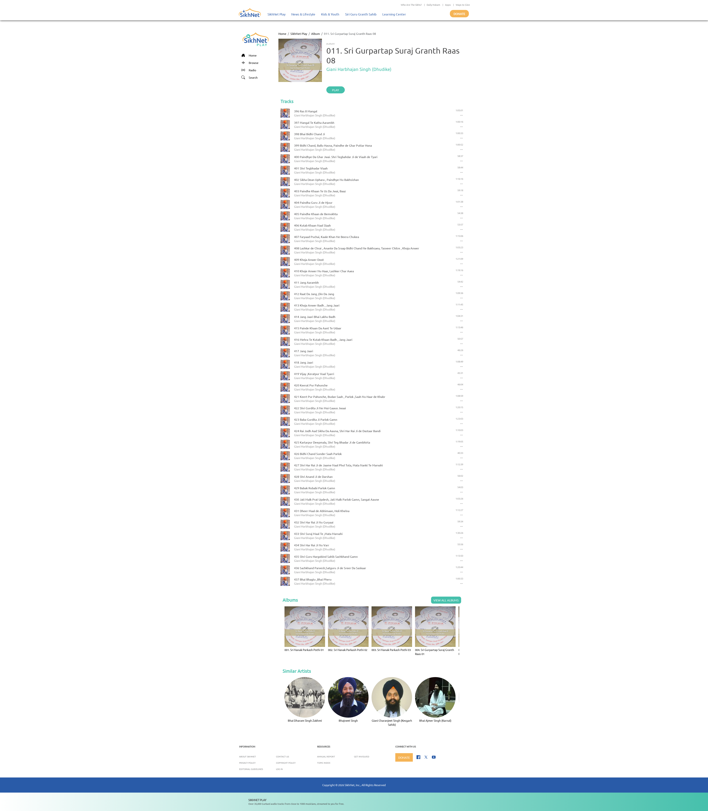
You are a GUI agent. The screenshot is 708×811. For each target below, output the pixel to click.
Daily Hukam (433, 4)
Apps (448, 4)
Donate (459, 13)
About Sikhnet (247, 756)
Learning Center (394, 14)
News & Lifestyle (303, 14)
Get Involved (361, 756)
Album (315, 33)
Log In (279, 769)
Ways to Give (463, 4)
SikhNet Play (276, 14)
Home (282, 33)
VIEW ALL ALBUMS (446, 600)
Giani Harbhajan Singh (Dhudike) (358, 69)
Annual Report (326, 756)
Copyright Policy (286, 762)
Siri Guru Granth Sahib (360, 14)
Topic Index (323, 762)
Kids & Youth (330, 14)
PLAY (335, 90)
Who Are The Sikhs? (411, 4)
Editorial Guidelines (251, 769)
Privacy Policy (247, 762)
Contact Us (282, 756)
